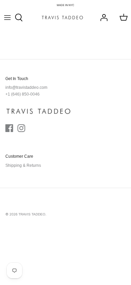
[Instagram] (21, 128)
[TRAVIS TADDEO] (62, 17)
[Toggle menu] (7, 17)
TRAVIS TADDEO (31, 214)
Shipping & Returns (23, 165)
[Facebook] (9, 128)
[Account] (102, 17)
